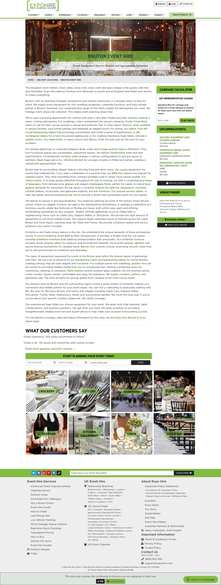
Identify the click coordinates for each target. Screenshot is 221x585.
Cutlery (48, 14)
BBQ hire (117, 173)
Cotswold (101, 492)
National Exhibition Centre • (120, 530)
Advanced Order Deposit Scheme (51, 486)
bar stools (74, 194)
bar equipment (125, 187)
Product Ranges (40, 549)
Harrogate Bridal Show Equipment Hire (175, 151)
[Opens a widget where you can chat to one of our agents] (200, 579)
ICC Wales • (111, 524)
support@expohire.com (159, 563)
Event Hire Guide (41, 507)
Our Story (150, 509)
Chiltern (91, 492)
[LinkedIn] (54, 473)
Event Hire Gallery (155, 521)
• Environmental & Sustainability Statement (165, 493)
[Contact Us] (59, 473)
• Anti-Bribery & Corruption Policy (161, 490)
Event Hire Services (41, 481)
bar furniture (102, 191)
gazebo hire (139, 263)
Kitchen (116, 14)
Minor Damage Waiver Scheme (49, 524)
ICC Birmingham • (96, 524)
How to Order (39, 511)
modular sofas (69, 156)
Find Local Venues (177, 225)
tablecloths (56, 139)
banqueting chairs (86, 259)
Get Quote (188, 120)
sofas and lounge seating (102, 149)
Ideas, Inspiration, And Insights (163, 530)
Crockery (33, 14)
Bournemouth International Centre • (105, 512)
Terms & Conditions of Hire (160, 539)
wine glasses (66, 183)
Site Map (150, 517)
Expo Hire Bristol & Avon (130, 317)
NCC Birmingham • (97, 534)
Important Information (158, 534)
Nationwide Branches (100, 486)
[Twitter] (33, 473)
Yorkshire (108, 498)
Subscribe (182, 473)
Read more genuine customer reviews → (50, 348)
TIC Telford (93, 540)
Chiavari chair (130, 125)
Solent (104, 495)
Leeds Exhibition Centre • (100, 527)
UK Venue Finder (98, 506)
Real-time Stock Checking (46, 528)
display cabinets (134, 242)
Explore (159, 14)
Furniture (82, 14)
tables (132, 128)
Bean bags (43, 159)
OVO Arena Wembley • (99, 537)
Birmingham (109, 489)
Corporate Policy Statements (162, 486)
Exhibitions (65, 14)
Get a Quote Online (42, 503)
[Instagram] (44, 473)
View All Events (177, 183)
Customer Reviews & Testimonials (164, 526)
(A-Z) (110, 501)
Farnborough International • (101, 518)
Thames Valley (94, 498)
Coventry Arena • (96, 515)
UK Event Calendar (99, 544)
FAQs (34, 553)
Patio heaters (75, 270)
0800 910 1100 (153, 558)
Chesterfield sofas (121, 152)
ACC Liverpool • (95, 509)
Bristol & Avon (94, 489)
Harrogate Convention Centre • (103, 521)
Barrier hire (88, 246)
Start (141, 362)
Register (161, 3)
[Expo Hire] (43, 5)
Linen (129, 14)
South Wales (115, 495)
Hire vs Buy (37, 536)
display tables (52, 242)
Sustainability (153, 513)
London (120, 489)
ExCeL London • (113, 515)
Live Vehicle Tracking (43, 519)
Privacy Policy (153, 543)
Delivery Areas (39, 494)
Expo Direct (152, 504)
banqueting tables (114, 259)
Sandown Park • (118, 537)
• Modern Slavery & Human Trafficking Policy (166, 496)
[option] (46, 391)
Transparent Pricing (42, 532)
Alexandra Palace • (113, 509)
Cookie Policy (153, 547)
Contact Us (149, 552)
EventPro (150, 500)
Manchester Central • (123, 527)
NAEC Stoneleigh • (97, 530)
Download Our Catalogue (46, 498)
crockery (124, 274)
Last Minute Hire (40, 515)
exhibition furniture (48, 239)
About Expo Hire (153, 481)
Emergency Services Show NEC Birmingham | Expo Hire (176, 165)
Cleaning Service (40, 490)
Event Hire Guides (41, 545)
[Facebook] (39, 473)
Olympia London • (115, 534)
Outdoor (143, 14)
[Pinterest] (49, 473)
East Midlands (115, 492)
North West (93, 495)
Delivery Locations (96, 501)
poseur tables (134, 191)
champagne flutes (100, 183)
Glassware (99, 14)
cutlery (135, 274)
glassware (35, 183)
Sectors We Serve (41, 540)
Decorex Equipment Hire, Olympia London (175, 139)
